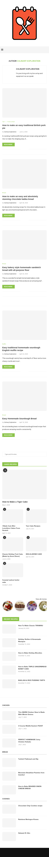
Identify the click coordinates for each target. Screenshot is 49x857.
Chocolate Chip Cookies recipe (30, 806)
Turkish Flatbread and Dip (28, 759)
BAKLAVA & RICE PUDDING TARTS (31, 680)
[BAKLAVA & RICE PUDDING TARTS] (9, 683)
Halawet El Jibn (24, 833)
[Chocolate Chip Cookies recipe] (9, 809)
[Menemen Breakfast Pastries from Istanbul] (9, 776)
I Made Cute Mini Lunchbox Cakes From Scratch (11, 528)
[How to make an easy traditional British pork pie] (24, 103)
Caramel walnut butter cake (10, 581)
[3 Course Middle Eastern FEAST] (9, 729)
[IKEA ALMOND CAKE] (36, 544)
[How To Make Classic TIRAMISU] (9, 629)
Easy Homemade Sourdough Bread (19, 418)
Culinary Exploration (27, 69)
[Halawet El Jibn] (9, 836)
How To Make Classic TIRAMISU (30, 625)
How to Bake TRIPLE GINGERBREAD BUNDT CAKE (32, 668)
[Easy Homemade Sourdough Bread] (24, 396)
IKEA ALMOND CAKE (34, 554)
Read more (8, 144)
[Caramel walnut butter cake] (12, 570)
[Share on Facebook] (23, 149)
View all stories (41, 599)
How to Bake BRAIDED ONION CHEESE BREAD (29, 787)
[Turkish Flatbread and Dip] (9, 762)
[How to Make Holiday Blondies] (9, 656)
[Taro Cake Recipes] (36, 516)
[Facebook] (39, 49)
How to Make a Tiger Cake (15, 502)
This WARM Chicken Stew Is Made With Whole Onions (31, 713)
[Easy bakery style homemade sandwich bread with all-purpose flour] (24, 245)
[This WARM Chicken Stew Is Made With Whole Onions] (9, 715)
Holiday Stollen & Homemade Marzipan (29, 640)
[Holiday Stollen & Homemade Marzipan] (9, 642)
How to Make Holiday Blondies (30, 653)
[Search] (47, 49)
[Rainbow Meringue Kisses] (9, 822)
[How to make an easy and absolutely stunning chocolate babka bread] (24, 174)
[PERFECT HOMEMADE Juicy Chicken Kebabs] (9, 743)
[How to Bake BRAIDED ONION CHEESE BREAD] (9, 789)
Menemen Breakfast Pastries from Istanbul (31, 774)
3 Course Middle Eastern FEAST (30, 726)
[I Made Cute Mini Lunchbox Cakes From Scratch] (12, 516)
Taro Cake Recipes (33, 526)
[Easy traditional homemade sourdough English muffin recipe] (24, 325)
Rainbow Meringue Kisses (28, 819)
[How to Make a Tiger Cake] (24, 484)
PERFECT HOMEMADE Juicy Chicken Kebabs (29, 741)
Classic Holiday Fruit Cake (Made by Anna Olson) (12, 555)
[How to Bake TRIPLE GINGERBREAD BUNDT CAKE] (9, 670)
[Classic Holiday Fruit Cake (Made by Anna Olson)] (12, 544)
